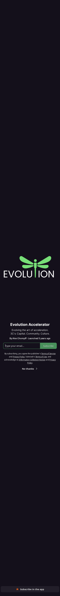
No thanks (28, 368)
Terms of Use (41, 356)
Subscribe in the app (32, 589)
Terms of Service (48, 353)
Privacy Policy (19, 356)
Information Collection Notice (32, 359)
